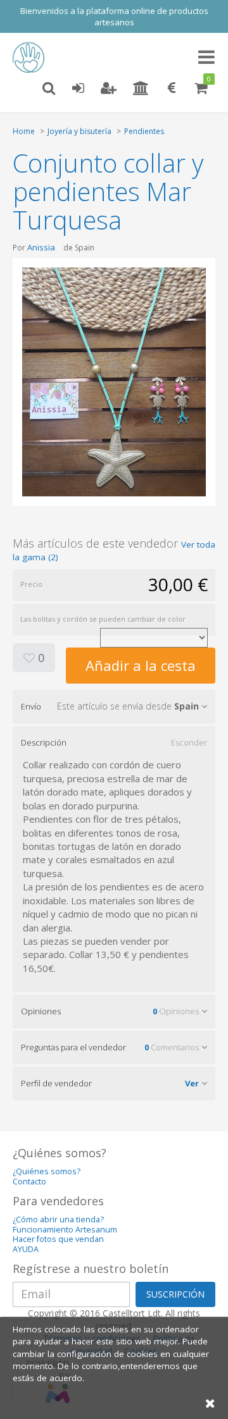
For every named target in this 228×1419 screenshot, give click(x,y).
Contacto (29, 1181)
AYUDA (26, 1249)
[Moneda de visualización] (171, 88)
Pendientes (144, 131)
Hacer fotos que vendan (58, 1239)
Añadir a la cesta (141, 665)
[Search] (48, 88)
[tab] (114, 706)
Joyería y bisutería (79, 131)
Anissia (41, 247)
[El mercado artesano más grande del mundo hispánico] (32, 57)
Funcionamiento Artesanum (65, 1229)
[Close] (210, 1402)
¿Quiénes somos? (46, 1171)
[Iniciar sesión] (77, 88)
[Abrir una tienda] (141, 88)
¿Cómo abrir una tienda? (58, 1219)
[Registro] (108, 88)
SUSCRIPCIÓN (175, 1294)
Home (24, 131)
